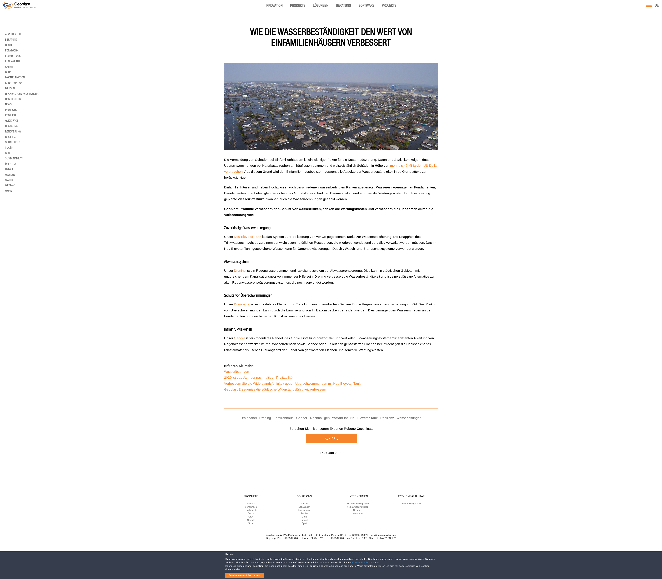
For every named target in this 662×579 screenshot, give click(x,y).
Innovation (274, 5)
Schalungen (12, 142)
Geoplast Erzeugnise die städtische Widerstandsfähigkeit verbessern (275, 389)
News (8, 104)
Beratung (343, 5)
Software (366, 5)
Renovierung (13, 131)
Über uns (11, 163)
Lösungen (320, 5)
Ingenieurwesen (15, 77)
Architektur (13, 34)
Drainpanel (242, 304)
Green (9, 66)
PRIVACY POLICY (386, 538)
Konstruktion (13, 82)
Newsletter (358, 513)
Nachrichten (13, 99)
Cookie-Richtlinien (362, 562)
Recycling (11, 126)
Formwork (11, 50)
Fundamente (13, 61)
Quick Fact (11, 120)
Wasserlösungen (236, 371)
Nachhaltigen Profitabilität (329, 418)
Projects (11, 110)
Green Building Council (411, 503)
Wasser (10, 174)
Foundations (13, 56)
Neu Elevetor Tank (247, 237)
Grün (8, 72)
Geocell (239, 338)
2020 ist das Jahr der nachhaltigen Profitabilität (258, 377)
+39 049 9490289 (360, 535)
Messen (10, 88)
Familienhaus (284, 418)
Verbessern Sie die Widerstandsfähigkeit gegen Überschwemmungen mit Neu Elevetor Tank (292, 383)
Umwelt (10, 169)
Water (9, 180)
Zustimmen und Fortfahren (244, 575)
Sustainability (14, 158)
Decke (9, 45)
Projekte (389, 5)
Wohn (8, 190)
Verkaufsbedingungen (357, 507)
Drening (240, 270)
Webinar (10, 185)
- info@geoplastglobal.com (383, 535)
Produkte (297, 5)
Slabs (9, 147)
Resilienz (387, 418)
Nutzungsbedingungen (358, 503)
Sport (9, 153)
